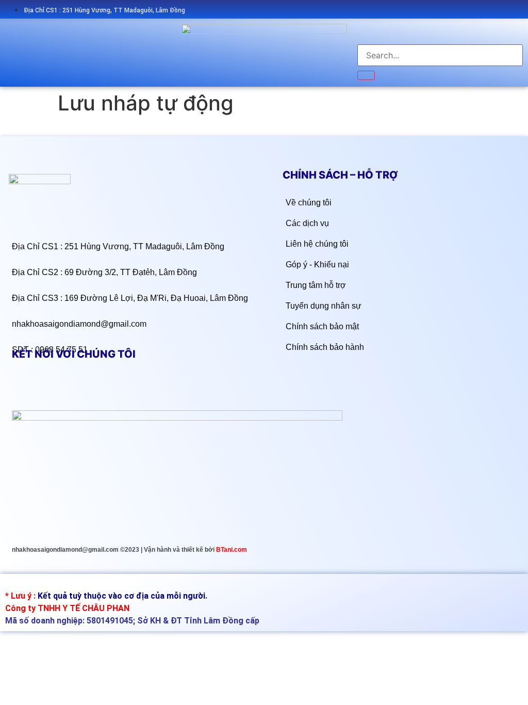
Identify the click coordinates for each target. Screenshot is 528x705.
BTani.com (231, 549)
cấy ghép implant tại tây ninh (45, 584)
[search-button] (366, 75)
